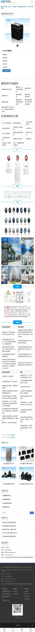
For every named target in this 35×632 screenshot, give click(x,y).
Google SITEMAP (5, 569)
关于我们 (26, 589)
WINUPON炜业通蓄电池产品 (9, 533)
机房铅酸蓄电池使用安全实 (9, 526)
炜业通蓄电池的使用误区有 (9, 536)
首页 (4, 631)
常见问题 (15, 594)
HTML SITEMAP (25, 569)
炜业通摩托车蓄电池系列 (26, 463)
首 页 (9, 6)
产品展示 (14, 6)
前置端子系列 (6, 507)
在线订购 (7, 70)
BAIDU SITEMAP (15, 569)
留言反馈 (26, 596)
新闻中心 (15, 589)
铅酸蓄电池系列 (22, 6)
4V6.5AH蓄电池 (11, 435)
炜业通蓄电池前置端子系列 (26, 484)
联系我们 (26, 594)
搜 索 (32, 512)
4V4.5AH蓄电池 (11, 437)
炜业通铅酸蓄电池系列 (8, 484)
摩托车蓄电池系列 (7, 503)
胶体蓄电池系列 (7, 499)
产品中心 (4, 589)
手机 (13, 631)
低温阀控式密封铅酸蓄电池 (9, 522)
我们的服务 (27, 598)
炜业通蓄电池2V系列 (9, 463)
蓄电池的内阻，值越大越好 (9, 529)
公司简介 (26, 591)
